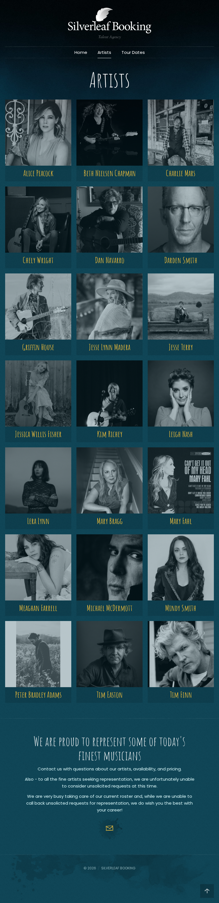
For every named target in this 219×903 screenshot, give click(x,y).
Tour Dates (133, 52)
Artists (104, 52)
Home (80, 52)
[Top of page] (207, 891)
